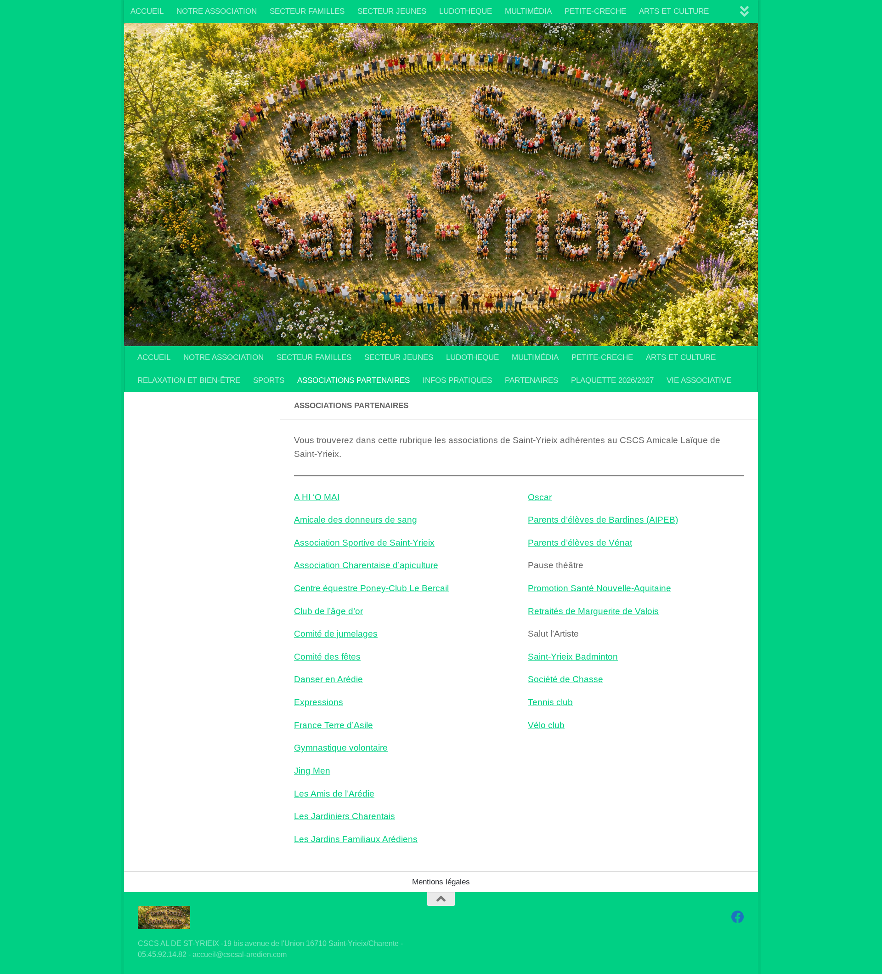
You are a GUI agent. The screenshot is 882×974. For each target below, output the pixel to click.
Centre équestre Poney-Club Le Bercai (370, 588)
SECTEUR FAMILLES (307, 11)
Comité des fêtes (327, 656)
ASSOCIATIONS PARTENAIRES (353, 380)
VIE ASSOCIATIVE (699, 380)
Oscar (540, 497)
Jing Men (312, 770)
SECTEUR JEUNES (391, 11)
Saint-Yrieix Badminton (573, 656)
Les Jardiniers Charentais (344, 816)
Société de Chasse (565, 679)
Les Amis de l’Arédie (334, 793)
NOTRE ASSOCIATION (216, 11)
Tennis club (550, 702)
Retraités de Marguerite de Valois (593, 611)
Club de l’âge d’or (328, 611)
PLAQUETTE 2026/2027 (612, 380)
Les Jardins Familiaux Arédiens (356, 839)
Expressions (318, 702)
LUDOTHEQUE (465, 11)
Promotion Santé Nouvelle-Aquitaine (599, 588)
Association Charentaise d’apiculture (366, 565)
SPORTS (268, 380)
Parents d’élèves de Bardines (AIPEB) (603, 519)
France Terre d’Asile (333, 725)
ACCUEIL (147, 11)
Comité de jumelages (336, 633)
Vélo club (546, 725)
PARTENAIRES (531, 380)
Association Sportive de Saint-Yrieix (364, 542)
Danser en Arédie (328, 679)
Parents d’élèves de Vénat (580, 542)
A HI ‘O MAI (316, 497)
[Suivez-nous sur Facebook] (737, 917)
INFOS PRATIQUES (457, 380)
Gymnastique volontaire (341, 747)
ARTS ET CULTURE (674, 11)
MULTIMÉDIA (528, 11)
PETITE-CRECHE (595, 11)
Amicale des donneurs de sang (355, 519)
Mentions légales (441, 881)
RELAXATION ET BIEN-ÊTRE (188, 380)
